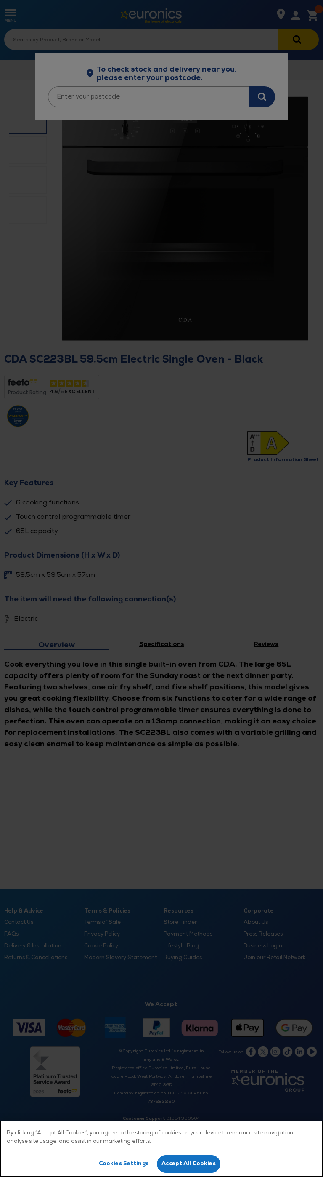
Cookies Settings (123, 1163)
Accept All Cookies (188, 1163)
